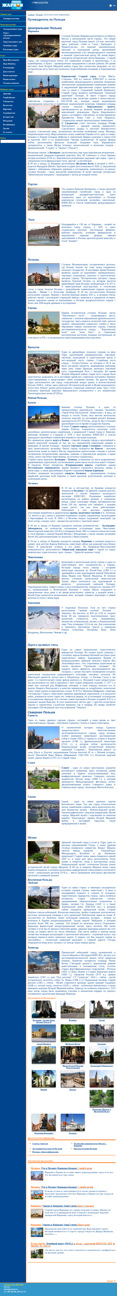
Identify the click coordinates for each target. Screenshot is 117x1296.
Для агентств (9, 71)
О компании (8, 67)
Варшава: (36, 1206)
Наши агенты (9, 79)
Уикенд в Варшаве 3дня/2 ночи (68, 1206)
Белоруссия (8, 117)
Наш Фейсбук (9, 64)
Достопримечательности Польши (47, 1149)
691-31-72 (21, 1291)
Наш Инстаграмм (11, 60)
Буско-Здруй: (38, 1243)
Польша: (36, 1168)
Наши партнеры (10, 75)
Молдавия (7, 121)
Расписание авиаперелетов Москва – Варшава (90, 1144)
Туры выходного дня (12, 42)
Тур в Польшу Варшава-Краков (66, 1168)
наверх (110, 1281)
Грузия (6, 128)
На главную (7, 132)
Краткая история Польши (85, 1149)
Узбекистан (8, 101)
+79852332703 (40, 2)
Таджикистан (9, 113)
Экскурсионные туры (12, 29)
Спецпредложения (11, 18)
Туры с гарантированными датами (12, 35)
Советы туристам (40, 1143)
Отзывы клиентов (11, 83)
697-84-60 (12, 1291)
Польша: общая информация (45, 1152)
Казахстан (7, 105)
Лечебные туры (10, 45)
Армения (7, 93)
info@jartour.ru (11, 1289)
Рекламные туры (10, 49)
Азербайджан (9, 97)
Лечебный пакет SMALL (73, 1244)
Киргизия (7, 109)
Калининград (9, 124)
